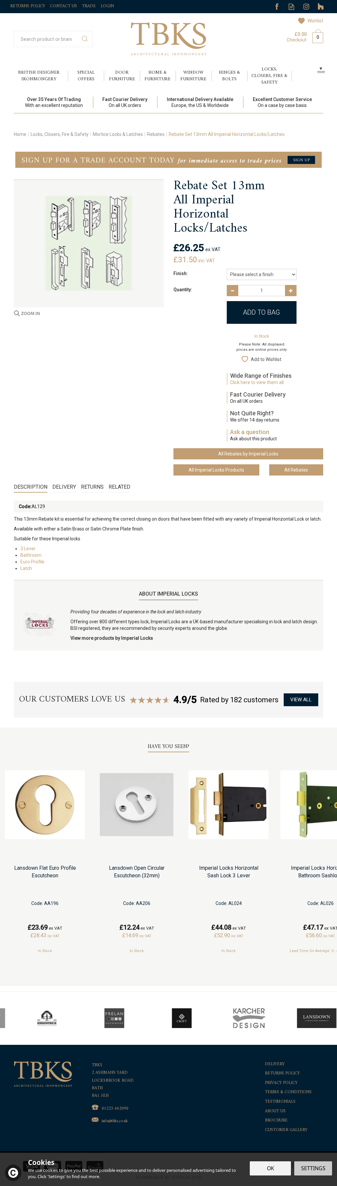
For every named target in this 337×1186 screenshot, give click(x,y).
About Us (275, 1111)
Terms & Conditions (288, 1092)
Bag (315, 36)
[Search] (84, 39)
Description (30, 487)
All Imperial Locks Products (216, 470)
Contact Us (63, 6)
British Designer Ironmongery (39, 75)
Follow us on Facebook (276, 7)
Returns (92, 487)
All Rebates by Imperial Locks (248, 453)
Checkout (296, 39)
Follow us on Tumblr (321, 7)
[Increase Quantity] (291, 290)
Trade (89, 6)
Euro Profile (32, 561)
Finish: (180, 273)
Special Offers (86, 75)
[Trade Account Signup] (168, 159)
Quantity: (182, 289)
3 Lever (28, 548)
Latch (26, 568)
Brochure (276, 1121)
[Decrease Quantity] (232, 290)
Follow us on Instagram (306, 7)
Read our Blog (291, 7)
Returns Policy (282, 1073)
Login (107, 6)
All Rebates (296, 470)
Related (119, 487)
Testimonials (280, 1102)
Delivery (64, 487)
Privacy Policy (281, 1083)
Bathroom (30, 555)
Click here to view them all (257, 382)
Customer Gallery (286, 1130)
